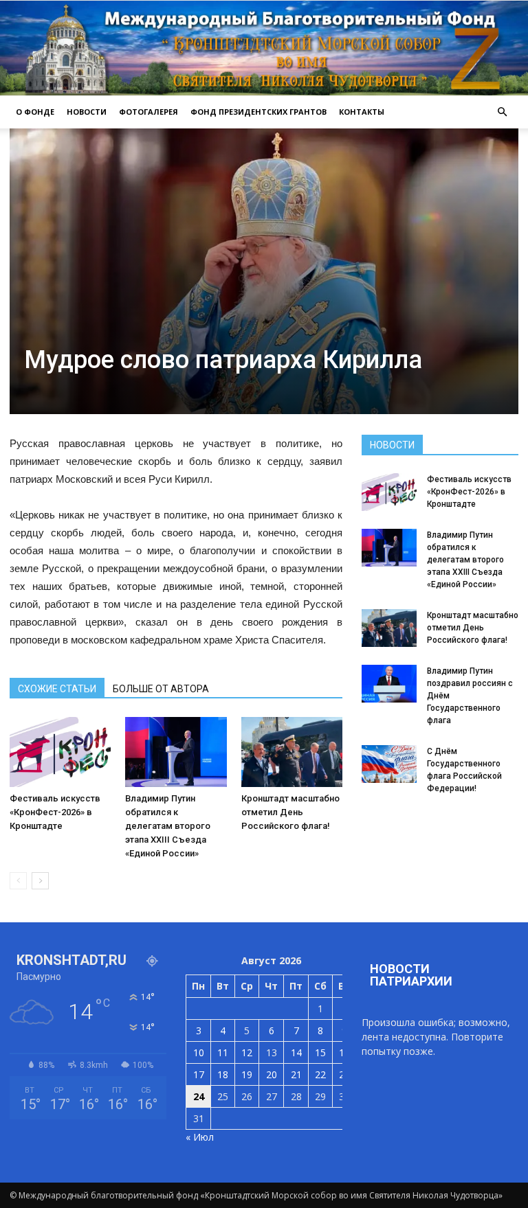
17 (198, 1074)
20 (271, 1074)
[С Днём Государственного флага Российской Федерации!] (389, 764)
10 (198, 1052)
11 (222, 1052)
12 (246, 1052)
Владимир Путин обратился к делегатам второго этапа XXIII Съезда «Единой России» (167, 825)
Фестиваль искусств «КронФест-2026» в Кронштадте (55, 812)
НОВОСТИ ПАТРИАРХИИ (411, 974)
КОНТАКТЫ (361, 111)
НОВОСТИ (87, 111)
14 (296, 1052)
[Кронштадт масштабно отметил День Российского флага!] (291, 751)
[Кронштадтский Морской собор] (264, 48)
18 (222, 1074)
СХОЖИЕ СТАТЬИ (57, 688)
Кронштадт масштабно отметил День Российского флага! (290, 812)
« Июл (200, 1136)
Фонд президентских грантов (258, 111)
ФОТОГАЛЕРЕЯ (148, 111)
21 (296, 1074)
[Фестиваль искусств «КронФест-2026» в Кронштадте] (60, 751)
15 (320, 1052)
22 (320, 1074)
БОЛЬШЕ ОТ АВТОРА (161, 688)
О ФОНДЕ (35, 111)
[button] (501, 111)
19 (246, 1074)
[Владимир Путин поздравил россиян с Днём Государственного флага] (389, 684)
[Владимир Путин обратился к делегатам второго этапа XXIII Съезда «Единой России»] (175, 751)
